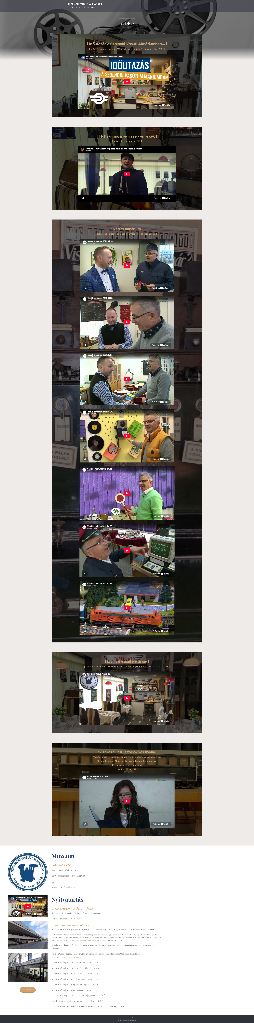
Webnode (127, 1020)
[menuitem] (124, 6)
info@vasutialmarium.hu (77, 940)
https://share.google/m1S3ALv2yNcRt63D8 (66, 957)
